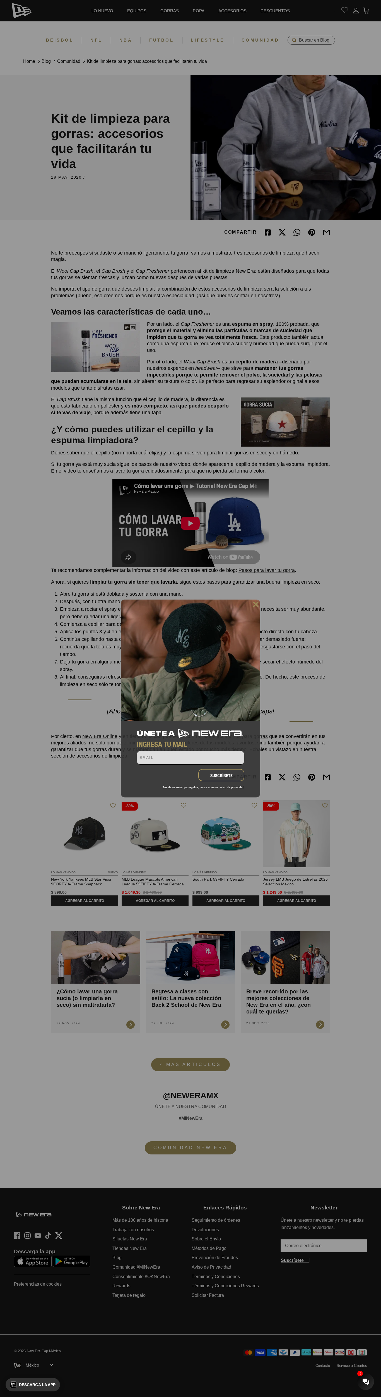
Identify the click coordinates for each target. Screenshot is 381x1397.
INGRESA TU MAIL (162, 744)
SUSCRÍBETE (221, 775)
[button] (33, 1384)
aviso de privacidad (232, 787)
